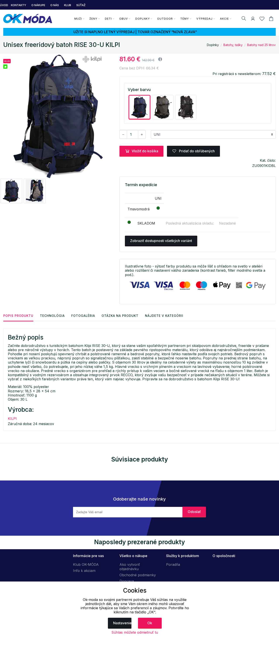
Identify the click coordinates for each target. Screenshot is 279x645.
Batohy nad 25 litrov (261, 45)
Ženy (93, 18)
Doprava (126, 581)
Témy (184, 18)
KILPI (12, 418)
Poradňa (173, 564)
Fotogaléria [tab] (83, 315)
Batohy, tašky (233, 45)
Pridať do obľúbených (196, 151)
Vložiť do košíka (145, 151)
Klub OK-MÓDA (86, 564)
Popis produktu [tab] (18, 315)
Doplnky (142, 18)
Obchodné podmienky (137, 575)
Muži (78, 18)
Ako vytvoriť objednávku (129, 566)
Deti (108, 18)
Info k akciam (84, 570)
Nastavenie (122, 623)
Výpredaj (204, 18)
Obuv (123, 18)
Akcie (224, 18)
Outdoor (165, 18)
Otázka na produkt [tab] (120, 315)
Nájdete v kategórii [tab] (164, 315)
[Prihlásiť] (253, 19)
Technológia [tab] (52, 315)
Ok (149, 623)
